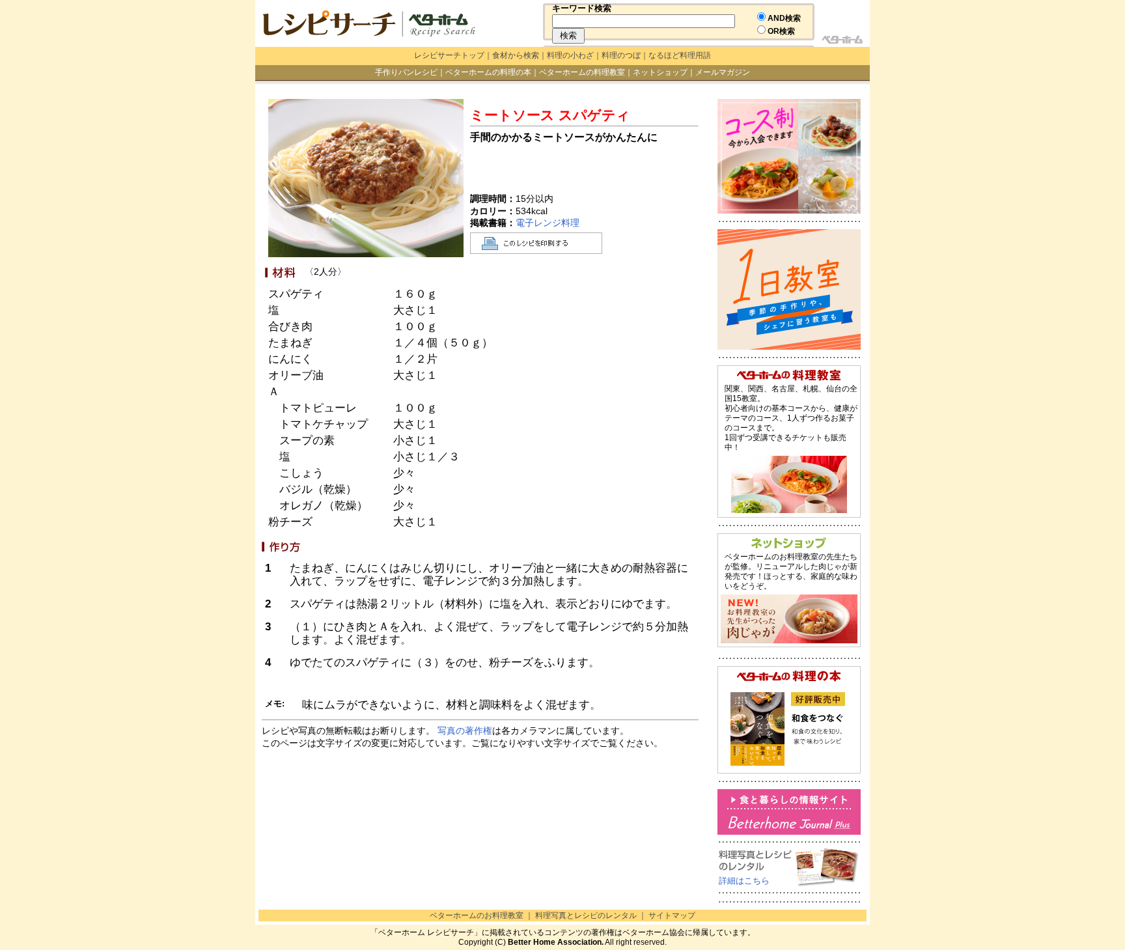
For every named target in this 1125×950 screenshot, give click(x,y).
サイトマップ (671, 915)
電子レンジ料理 (547, 222)
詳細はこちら (744, 881)
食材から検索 (515, 55)
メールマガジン (722, 72)
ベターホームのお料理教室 (476, 915)
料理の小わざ (570, 55)
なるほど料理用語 (679, 55)
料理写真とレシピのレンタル (586, 915)
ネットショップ (660, 72)
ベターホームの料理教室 (582, 72)
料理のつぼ (621, 55)
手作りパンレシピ (406, 72)
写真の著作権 (465, 730)
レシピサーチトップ (449, 55)
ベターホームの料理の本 (488, 72)
